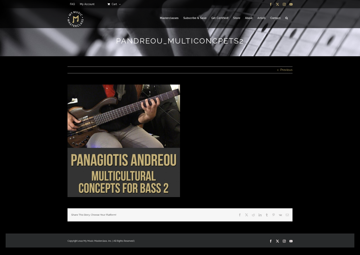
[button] (286, 18)
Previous (286, 70)
